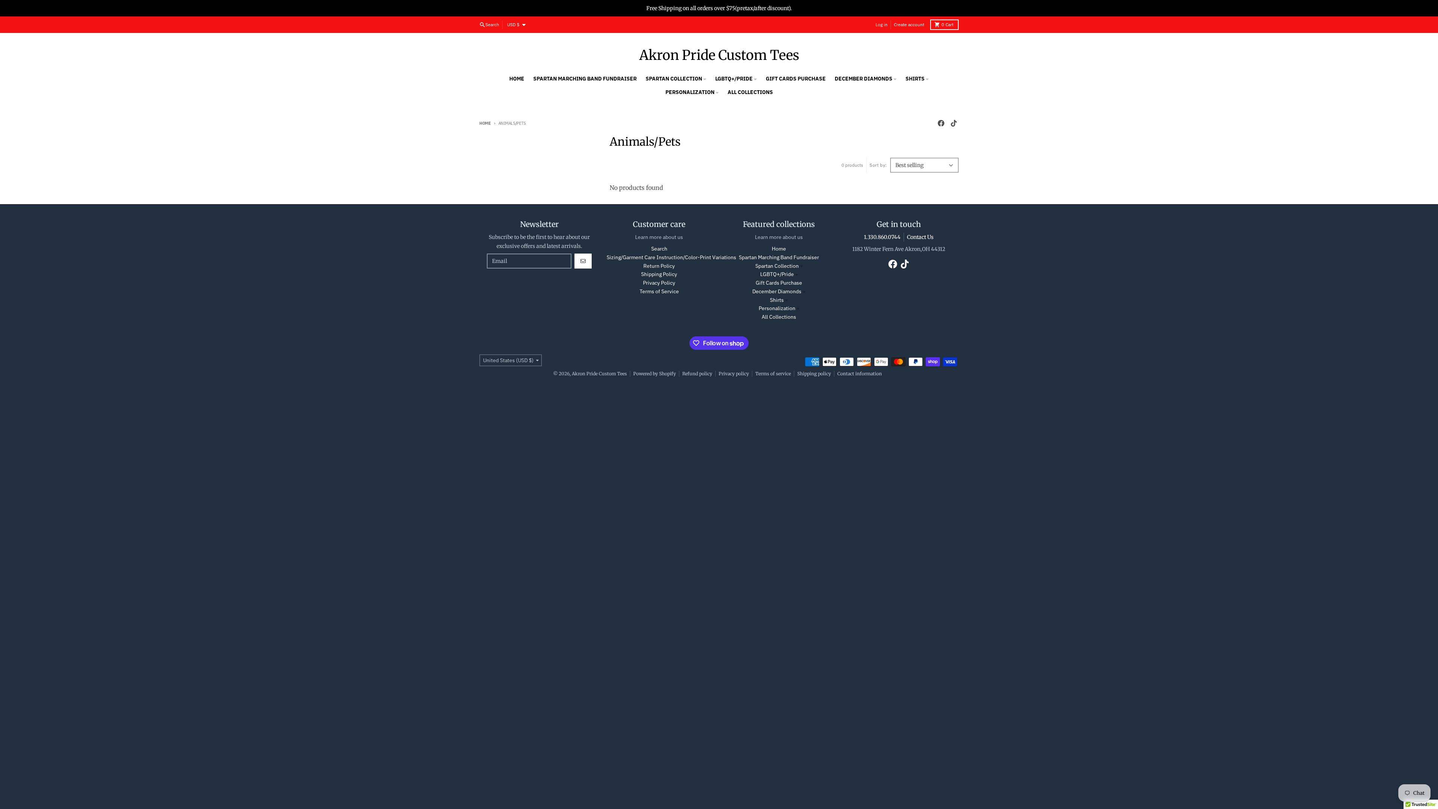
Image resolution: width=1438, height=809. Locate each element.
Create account (909, 24)
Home (485, 123)
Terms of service (773, 373)
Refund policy (697, 373)
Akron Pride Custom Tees (719, 55)
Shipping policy (814, 373)
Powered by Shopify (654, 373)
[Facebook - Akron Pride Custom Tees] (941, 123)
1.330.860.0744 (882, 237)
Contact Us (920, 237)
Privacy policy (734, 373)
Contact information (859, 373)
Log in (882, 24)
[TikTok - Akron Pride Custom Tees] (954, 123)
